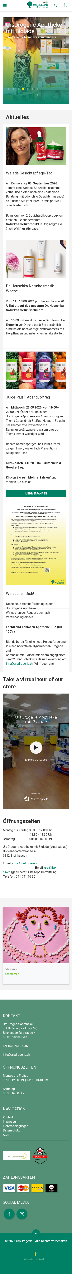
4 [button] (23, 90)
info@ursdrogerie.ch (19, 663)
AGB (6, 1135)
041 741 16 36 (18, 1046)
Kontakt (8, 1117)
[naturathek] (17, 1155)
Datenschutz (11, 1130)
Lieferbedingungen (15, 1126)
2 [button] (13, 90)
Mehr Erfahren (36, 493)
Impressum (10, 1121)
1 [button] (8, 90)
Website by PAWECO (36, 1259)
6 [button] (32, 90)
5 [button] (27, 90)
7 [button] (37, 90)
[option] (36, 60)
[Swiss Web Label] (40, 1155)
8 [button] (37, 96)
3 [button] (18, 90)
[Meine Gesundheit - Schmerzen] (36, 945)
